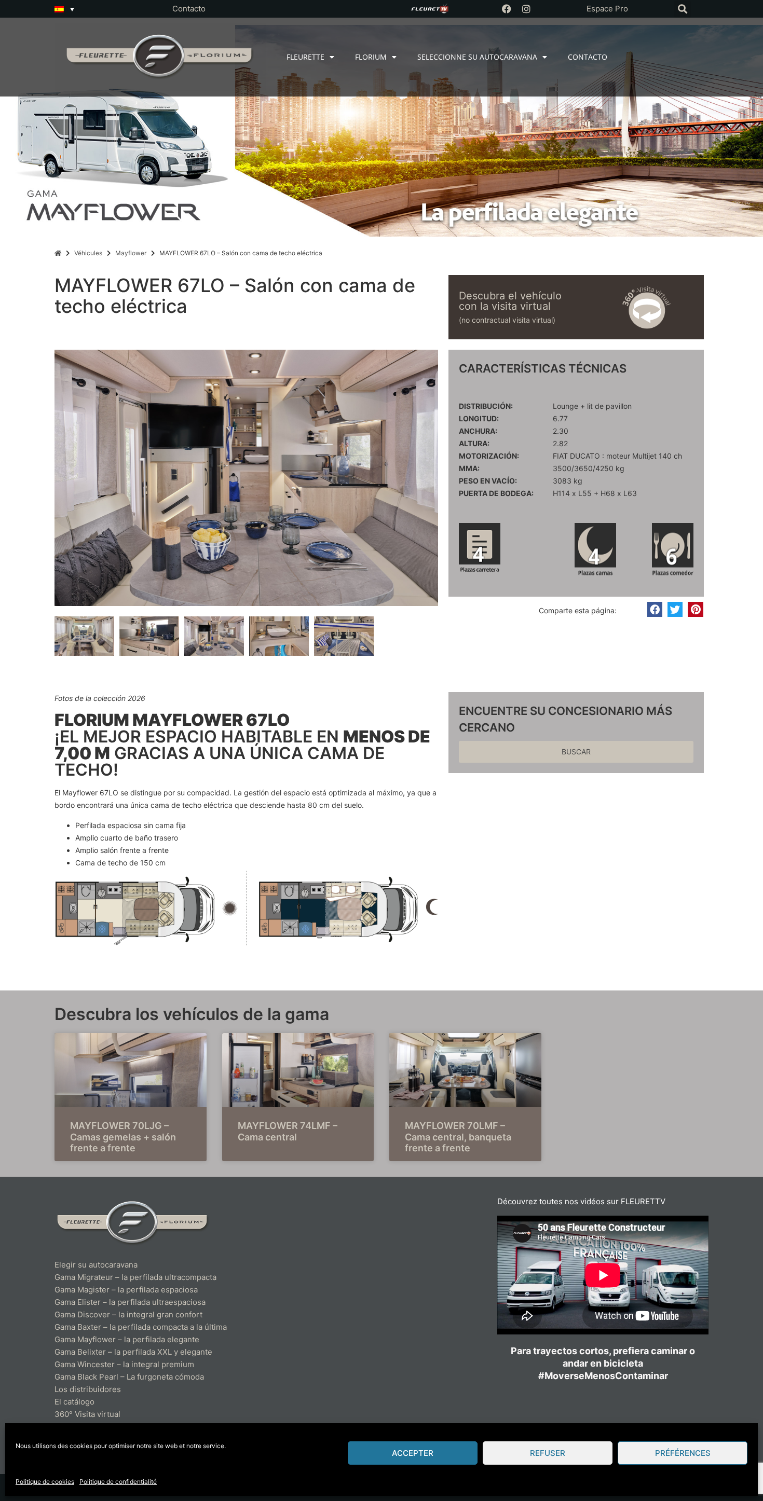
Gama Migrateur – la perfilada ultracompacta (135, 1277)
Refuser (547, 1453)
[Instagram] (526, 8)
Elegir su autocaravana (96, 1265)
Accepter (412, 1453)
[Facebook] (506, 8)
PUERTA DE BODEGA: (496, 493)
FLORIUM (371, 57)
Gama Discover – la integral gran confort (128, 1314)
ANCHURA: (478, 431)
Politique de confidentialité (118, 1481)
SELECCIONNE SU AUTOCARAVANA (477, 57)
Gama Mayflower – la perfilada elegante (127, 1339)
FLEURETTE (305, 57)
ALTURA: (474, 443)
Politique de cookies (45, 1481)
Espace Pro (607, 8)
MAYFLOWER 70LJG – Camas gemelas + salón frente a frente (123, 1136)
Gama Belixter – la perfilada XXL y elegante (134, 1352)
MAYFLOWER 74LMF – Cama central (287, 1131)
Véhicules (88, 253)
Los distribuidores (88, 1389)
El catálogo (74, 1402)
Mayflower (130, 253)
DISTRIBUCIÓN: (486, 406)
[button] (682, 9)
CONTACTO (587, 57)
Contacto (189, 8)
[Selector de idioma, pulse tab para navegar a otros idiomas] (64, 9)
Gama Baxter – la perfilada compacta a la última (141, 1327)
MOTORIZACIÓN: (489, 456)
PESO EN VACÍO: (488, 481)
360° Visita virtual (87, 1414)
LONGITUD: (479, 418)
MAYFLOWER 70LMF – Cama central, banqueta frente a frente (458, 1136)
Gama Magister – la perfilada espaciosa (126, 1290)
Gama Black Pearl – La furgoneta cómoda (129, 1377)
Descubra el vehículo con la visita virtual (510, 301)
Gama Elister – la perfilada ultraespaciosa (130, 1302)
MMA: (469, 468)
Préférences (683, 1453)
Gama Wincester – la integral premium (124, 1364)
